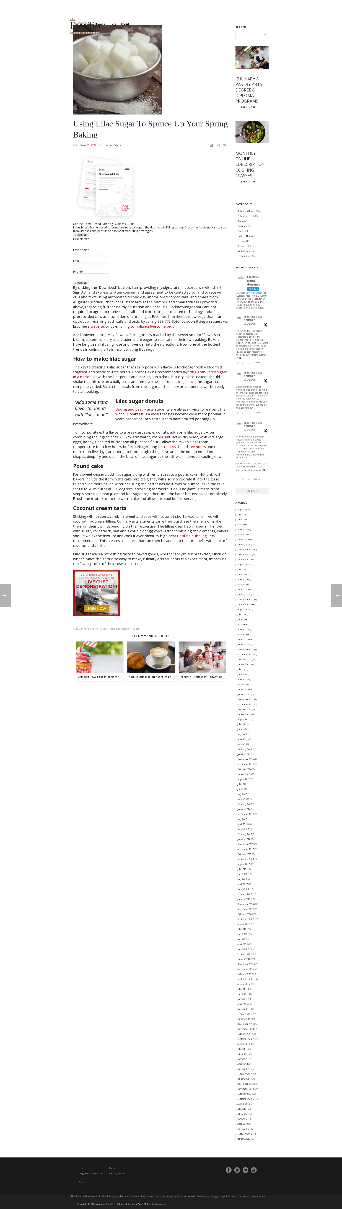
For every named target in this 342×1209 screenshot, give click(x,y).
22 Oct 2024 (250, 429)
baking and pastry (89, 629)
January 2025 (243, 544)
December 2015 (245, 964)
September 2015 (245, 979)
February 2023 (244, 639)
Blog (112, 24)
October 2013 (244, 1093)
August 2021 (243, 719)
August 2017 (243, 864)
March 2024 (243, 584)
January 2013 (243, 1138)
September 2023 (245, 604)
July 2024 (241, 569)
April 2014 (242, 1063)
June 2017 (242, 874)
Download (80, 234)
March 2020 (243, 799)
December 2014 (245, 1023)
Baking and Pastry (111, 145)
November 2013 (245, 1088)
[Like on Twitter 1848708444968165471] (250, 479)
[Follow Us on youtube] (254, 1170)
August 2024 (243, 564)
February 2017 (244, 894)
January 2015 (243, 1018)
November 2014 (245, 1028)
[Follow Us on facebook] (229, 1170)
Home (82, 1168)
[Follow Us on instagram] (237, 1170)
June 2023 (242, 619)
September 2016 (245, 919)
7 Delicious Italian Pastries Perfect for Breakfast (152, 677)
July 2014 (241, 1048)
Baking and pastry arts (134, 409)
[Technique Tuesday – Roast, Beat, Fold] (202, 657)
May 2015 (242, 999)
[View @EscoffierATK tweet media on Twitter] (264, 470)
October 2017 (244, 854)
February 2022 (244, 689)
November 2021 (245, 704)
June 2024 (242, 574)
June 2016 (242, 934)
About (124, 24)
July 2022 (241, 669)
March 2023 (243, 634)
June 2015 (242, 994)
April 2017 (242, 884)
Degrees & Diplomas (91, 1173)
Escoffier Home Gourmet (253, 318)
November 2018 (245, 814)
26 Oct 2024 (250, 379)
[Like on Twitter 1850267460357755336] (250, 413)
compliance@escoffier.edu (153, 326)
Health (240, 231)
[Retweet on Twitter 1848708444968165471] (244, 479)
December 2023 (245, 599)
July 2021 (241, 724)
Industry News (244, 236)
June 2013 (242, 1113)
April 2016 (242, 944)
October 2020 (244, 769)
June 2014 (242, 1053)
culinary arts (109, 339)
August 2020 (243, 779)
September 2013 (245, 1098)
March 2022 (243, 684)
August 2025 (243, 509)
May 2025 (242, 524)
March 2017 (243, 889)
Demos (241, 221)
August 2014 (243, 1043)
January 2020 (243, 809)
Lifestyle (241, 241)
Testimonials (243, 256)
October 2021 (244, 709)
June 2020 (242, 789)
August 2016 (243, 924)
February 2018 (244, 834)
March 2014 (243, 1068)
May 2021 (242, 734)
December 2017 (245, 844)
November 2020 (245, 764)
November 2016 (245, 909)
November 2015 (245, 969)
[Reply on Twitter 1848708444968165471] (238, 479)
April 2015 (242, 1004)
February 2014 (244, 1073)
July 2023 (241, 614)
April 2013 (242, 1123)
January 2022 (243, 694)
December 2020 (245, 759)
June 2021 (242, 729)
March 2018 (243, 829)
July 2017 (241, 869)
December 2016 (245, 904)
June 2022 (242, 674)
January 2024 (243, 594)
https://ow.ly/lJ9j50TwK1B (248, 470)
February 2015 (244, 1013)
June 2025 (242, 519)
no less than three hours (185, 446)
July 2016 (241, 929)
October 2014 (244, 1033)
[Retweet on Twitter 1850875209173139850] (244, 363)
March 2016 (243, 949)
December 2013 (245, 1083)
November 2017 (245, 849)
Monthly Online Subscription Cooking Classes (250, 164)
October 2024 (244, 554)
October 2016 (244, 914)
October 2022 (244, 659)
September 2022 (245, 664)
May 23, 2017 (88, 145)
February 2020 (244, 804)
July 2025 (241, 514)
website (97, 326)
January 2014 (243, 1078)
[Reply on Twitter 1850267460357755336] (238, 413)
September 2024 (245, 559)
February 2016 (244, 954)
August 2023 (243, 609)
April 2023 (242, 629)
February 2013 (244, 1133)
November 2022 (245, 654)
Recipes (241, 246)
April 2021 (242, 739)
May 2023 (242, 624)
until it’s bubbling (192, 535)
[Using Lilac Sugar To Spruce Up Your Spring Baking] (150, 69)
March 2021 (243, 744)
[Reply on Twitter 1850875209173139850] (238, 363)
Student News (244, 251)
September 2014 (245, 1038)
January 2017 (243, 899)
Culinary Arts (243, 216)
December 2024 (245, 549)
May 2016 (242, 939)
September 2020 (245, 774)
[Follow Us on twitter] (245, 1170)
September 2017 (245, 859)
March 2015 (243, 1009)
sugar (136, 629)
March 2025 (243, 534)
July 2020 (241, 784)
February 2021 (244, 749)
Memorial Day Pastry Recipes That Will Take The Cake (100, 677)
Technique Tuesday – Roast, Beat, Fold (203, 677)
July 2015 (241, 989)
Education (242, 226)
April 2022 (242, 679)
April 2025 (242, 529)
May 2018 (242, 819)
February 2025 (244, 539)
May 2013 (242, 1118)
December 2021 (245, 699)
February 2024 (244, 589)
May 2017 (242, 879)
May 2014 (242, 1058)
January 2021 (243, 754)
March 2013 (243, 1128)
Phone (78, 272)
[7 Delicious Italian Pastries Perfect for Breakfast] (151, 657)
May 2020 (242, 794)
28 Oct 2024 (250, 323)
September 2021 (245, 714)
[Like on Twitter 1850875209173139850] (250, 363)
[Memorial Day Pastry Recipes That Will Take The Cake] (99, 657)
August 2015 (243, 984)
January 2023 (243, 644)
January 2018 (243, 839)
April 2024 (242, 579)
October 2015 (244, 974)
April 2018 (242, 824)
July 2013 (241, 1108)
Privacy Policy (117, 1173)
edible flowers (124, 629)
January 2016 (243, 959)
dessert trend (107, 629)
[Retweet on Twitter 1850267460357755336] (244, 413)
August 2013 (243, 1103)
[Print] (211, 145)
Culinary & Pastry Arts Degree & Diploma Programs (248, 90)
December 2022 (245, 649)
